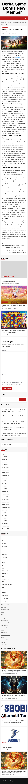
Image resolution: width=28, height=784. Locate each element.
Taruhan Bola (5, 598)
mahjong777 (4, 644)
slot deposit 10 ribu (5, 604)
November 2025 (6, 470)
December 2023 (6, 526)
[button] (2, 18)
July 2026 (4, 454)
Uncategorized (5, 27)
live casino (4, 549)
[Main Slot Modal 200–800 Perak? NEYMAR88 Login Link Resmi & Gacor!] (14, 320)
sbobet (3, 562)
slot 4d (2, 612)
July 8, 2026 (12, 749)
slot (2, 614)
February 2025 (5, 494)
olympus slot (4, 627)
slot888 (4, 592)
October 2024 (5, 504)
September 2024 (6, 507)
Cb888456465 (5, 33)
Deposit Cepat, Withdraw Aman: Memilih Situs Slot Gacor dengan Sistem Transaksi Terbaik (14, 410)
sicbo (3, 565)
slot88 (3, 590)
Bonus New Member (6, 538)
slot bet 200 (5, 570)
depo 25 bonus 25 (5, 625)
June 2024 (4, 515)
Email (16, 369)
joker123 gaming (5, 609)
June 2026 (4, 456)
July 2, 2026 (12, 774)
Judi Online (4, 546)
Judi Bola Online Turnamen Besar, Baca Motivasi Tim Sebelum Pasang (13, 428)
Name (4, 369)
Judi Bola (4, 543)
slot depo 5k (5, 573)
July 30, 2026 (12, 673)
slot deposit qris (4, 607)
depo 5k (3, 642)
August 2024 (5, 510)
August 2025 (5, 478)
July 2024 (4, 512)
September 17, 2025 (13, 283)
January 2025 (5, 496)
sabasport (17, 57)
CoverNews (20, 780)
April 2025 (4, 488)
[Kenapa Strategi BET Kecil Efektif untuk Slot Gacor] (14, 295)
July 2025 (4, 480)
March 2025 (5, 491)
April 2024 (4, 520)
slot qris (4, 581)
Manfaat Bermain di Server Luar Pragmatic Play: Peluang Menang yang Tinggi (13, 245)
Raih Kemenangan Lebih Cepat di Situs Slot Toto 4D (13, 416)
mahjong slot (5, 551)
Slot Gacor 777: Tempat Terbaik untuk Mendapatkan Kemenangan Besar (16, 251)
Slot (3, 568)
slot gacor (4, 576)
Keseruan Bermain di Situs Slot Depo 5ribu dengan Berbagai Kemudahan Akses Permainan (14, 434)
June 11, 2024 (12, 33)
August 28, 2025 (13, 308)
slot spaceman (4, 620)
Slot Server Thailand (7, 584)
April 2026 (4, 462)
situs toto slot (4, 632)
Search (3, 394)
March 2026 (5, 464)
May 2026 (4, 459)
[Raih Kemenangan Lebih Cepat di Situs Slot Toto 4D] (14, 685)
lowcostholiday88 (6, 283)
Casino (3, 540)
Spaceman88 (5, 595)
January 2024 (5, 523)
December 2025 (6, 467)
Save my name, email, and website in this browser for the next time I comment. (12, 383)
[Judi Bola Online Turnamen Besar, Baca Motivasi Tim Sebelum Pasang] (14, 735)
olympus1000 (4, 276)
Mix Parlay (4, 554)
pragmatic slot (4, 639)
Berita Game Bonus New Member (14, 8)
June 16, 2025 (12, 334)
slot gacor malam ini (5, 635)
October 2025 (5, 472)
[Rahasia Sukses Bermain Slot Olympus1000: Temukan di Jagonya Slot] (14, 269)
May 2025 (4, 486)
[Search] (26, 18)
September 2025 (6, 475)
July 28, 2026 (12, 698)
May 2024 (4, 518)
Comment (5, 350)
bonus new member (5, 622)
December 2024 (6, 499)
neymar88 (4, 557)
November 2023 (6, 528)
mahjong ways (4, 618)
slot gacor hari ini (6, 579)
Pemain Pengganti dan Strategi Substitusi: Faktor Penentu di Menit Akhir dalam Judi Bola (13, 422)
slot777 (4, 587)
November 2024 (6, 502)
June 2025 (4, 483)
